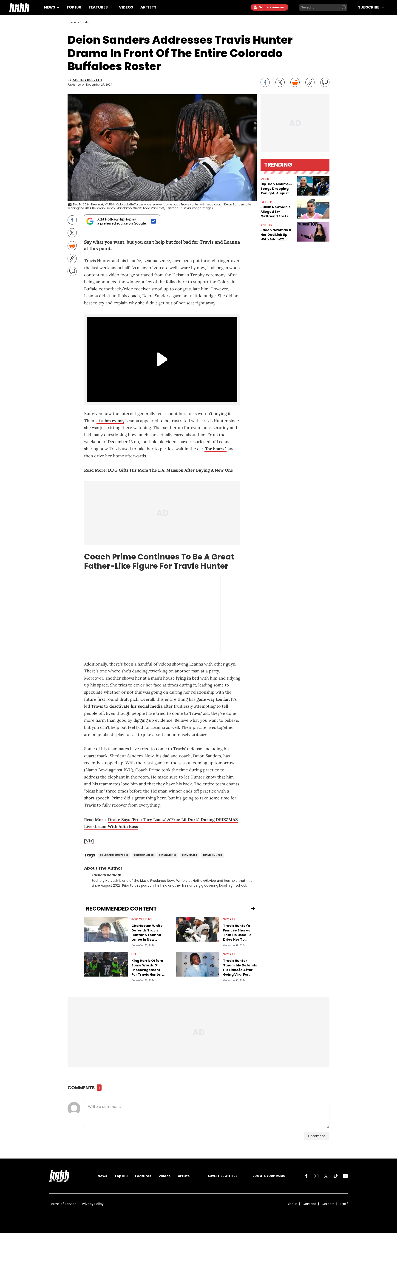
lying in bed (187, 678)
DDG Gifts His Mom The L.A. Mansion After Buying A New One (170, 470)
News (50, 7)
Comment (316, 1136)
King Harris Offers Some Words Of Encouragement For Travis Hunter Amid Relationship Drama (147, 967)
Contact (309, 1204)
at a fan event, (110, 420)
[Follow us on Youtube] (345, 1176)
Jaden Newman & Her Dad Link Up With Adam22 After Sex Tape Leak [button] (276, 235)
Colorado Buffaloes (114, 855)
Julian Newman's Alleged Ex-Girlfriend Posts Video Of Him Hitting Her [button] (275, 212)
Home (72, 22)
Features (98, 7)
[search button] (344, 7)
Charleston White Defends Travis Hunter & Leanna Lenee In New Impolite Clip (147, 932)
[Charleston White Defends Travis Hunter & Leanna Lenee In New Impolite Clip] (106, 929)
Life (134, 954)
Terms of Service (63, 1204)
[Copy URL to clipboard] (310, 82)
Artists (148, 7)
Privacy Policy (93, 1204)
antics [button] (266, 225)
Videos (126, 7)
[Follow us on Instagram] (316, 1176)
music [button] (265, 179)
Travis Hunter (212, 855)
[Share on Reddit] (295, 82)
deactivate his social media (135, 706)
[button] (313, 186)
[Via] (89, 841)
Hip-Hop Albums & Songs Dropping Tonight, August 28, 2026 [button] (276, 189)
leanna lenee (167, 855)
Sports (84, 22)
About (292, 1204)
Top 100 (73, 7)
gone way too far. (213, 699)
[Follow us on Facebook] (306, 1176)
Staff (344, 1204)
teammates (189, 855)
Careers (328, 1204)
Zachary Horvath (87, 80)
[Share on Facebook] (265, 82)
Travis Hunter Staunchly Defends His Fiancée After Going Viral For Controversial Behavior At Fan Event (240, 967)
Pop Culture (141, 919)
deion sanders (144, 855)
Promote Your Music (268, 1176)
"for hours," (215, 448)
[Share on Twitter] (280, 82)
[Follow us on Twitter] (325, 1176)
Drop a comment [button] (272, 7)
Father (97, 565)
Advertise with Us (222, 1176)
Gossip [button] (266, 202)
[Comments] (324, 82)
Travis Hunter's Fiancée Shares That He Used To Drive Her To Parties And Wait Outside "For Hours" (237, 932)
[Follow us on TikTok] (335, 1176)
